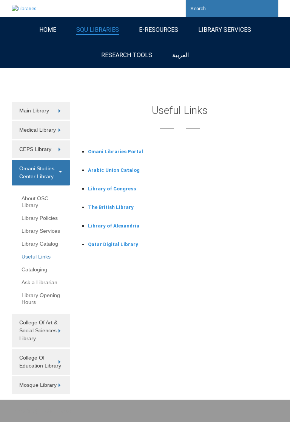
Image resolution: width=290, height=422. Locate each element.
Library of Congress (112, 189)
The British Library (111, 207)
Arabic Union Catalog (114, 170)
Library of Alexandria (113, 226)
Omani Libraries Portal (115, 151)
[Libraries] (24, 8)
